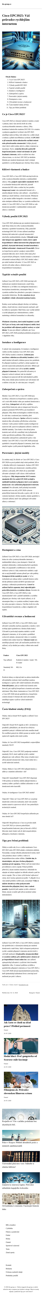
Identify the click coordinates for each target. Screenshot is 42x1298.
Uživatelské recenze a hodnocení (20, 102)
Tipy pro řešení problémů (17, 108)
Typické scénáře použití (17, 88)
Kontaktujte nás (23, 985)
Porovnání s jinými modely (18, 96)
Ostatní (38, 993)
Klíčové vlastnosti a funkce (18, 82)
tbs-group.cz (6, 4)
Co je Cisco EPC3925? (17, 80)
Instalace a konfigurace (17, 91)
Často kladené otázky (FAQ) (19, 105)
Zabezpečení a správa (16, 94)
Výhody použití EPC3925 (18, 85)
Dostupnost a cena (15, 99)
